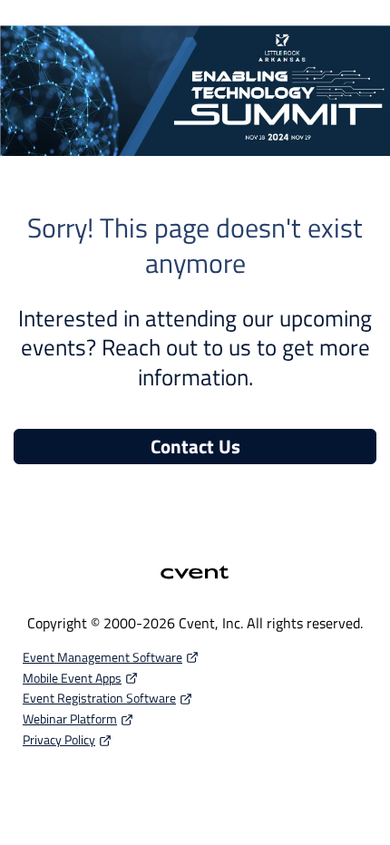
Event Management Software (102, 656)
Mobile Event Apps (72, 677)
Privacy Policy (59, 739)
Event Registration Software (99, 697)
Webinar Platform (70, 718)
